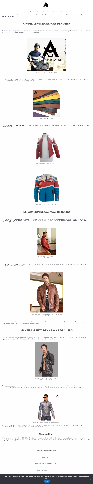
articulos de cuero (10, 439)
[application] (33, 12)
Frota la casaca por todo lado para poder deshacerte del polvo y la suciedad (44, 426)
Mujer (38, 12)
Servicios (46, 12)
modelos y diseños (53, 79)
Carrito (63, 12)
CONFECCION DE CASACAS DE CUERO (46, 23)
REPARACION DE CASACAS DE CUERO (46, 211)
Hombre (29, 12)
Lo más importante (8, 219)
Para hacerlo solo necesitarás (15, 387)
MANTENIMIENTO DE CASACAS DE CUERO (46, 330)
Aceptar (47, 481)
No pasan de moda (46, 337)
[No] (91, 479)
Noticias (56, 12)
